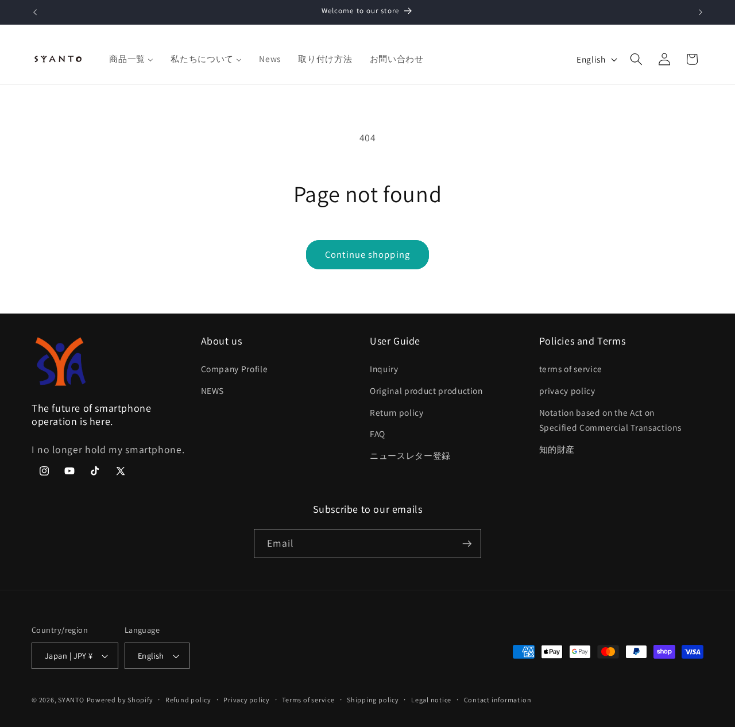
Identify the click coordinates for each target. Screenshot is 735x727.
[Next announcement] (700, 12)
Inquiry (384, 369)
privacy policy (567, 390)
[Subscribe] (467, 544)
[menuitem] (131, 59)
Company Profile (234, 369)
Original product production (426, 390)
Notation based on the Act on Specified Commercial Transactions (610, 420)
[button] (636, 59)
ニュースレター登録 (410, 455)
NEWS (213, 390)
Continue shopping (367, 254)
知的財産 (557, 449)
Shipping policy (373, 699)
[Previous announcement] (35, 12)
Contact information (498, 699)
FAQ (377, 434)
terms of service (571, 369)
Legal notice (431, 699)
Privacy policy (246, 699)
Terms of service (308, 699)
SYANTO (71, 699)
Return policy (397, 412)
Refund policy (188, 699)
